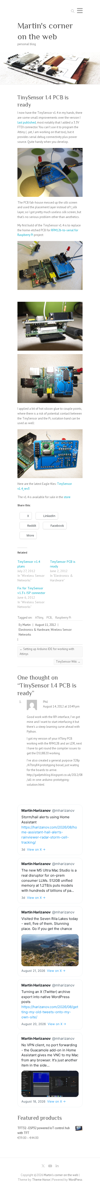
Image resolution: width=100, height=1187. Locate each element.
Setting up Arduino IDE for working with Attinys (47, 651)
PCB (49, 618)
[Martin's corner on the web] (50, 54)
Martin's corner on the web (45, 31)
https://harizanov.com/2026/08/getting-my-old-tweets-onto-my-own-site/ (49, 1012)
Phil (45, 702)
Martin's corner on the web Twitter (43, 1166)
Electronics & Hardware (34, 630)
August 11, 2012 (45, 625)
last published (26, 122)
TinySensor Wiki (68, 662)
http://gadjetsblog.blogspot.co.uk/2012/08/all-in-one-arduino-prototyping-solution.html (55, 780)
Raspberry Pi (63, 618)
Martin (27, 625)
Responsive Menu (80, 10)
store (67, 497)
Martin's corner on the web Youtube (50, 1166)
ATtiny (39, 618)
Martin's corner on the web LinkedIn (56, 1166)
